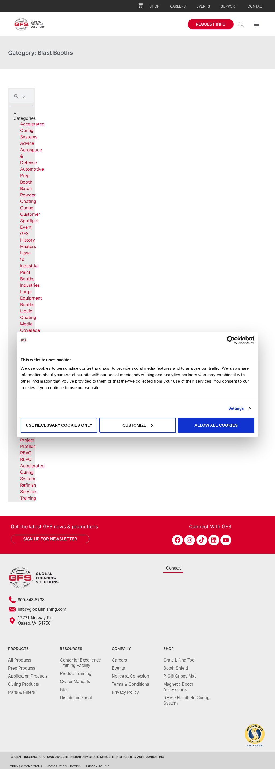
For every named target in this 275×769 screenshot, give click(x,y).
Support (229, 6)
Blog (64, 689)
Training (28, 498)
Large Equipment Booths (31, 298)
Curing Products (23, 684)
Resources (71, 648)
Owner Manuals (75, 681)
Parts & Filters (21, 692)
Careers (178, 6)
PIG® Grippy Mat (179, 676)
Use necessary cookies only (59, 425)
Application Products (28, 676)
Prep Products (21, 668)
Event (26, 227)
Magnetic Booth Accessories (178, 687)
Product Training (75, 673)
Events (203, 6)
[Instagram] (189, 540)
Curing (27, 207)
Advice (27, 143)
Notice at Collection (130, 676)
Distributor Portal (76, 697)
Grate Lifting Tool (179, 660)
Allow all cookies (216, 425)
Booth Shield (175, 668)
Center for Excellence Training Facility (80, 663)
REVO (25, 452)
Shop (154, 6)
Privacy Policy (125, 692)
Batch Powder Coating (28, 195)
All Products (19, 660)
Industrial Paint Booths (29, 272)
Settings (236, 408)
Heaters (28, 246)
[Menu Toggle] (256, 24)
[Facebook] (177, 540)
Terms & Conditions (130, 684)
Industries (30, 285)
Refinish (28, 485)
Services (28, 491)
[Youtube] (225, 540)
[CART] (140, 5)
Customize (134, 425)
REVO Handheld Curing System (186, 700)
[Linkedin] (213, 540)
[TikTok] (201, 540)
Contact (256, 6)
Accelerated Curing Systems (32, 130)
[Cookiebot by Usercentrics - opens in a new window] (230, 340)
